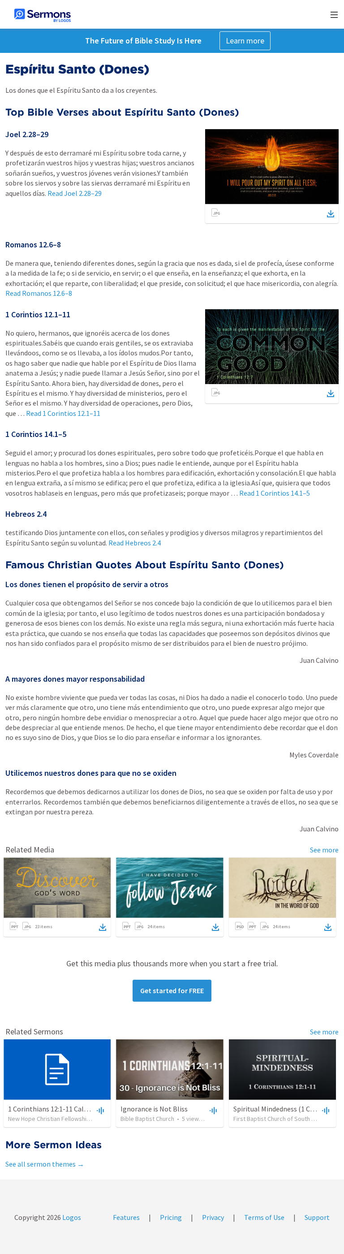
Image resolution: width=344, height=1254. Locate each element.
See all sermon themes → (44, 1163)
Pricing (171, 1217)
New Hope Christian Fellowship (49, 1119)
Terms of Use (264, 1217)
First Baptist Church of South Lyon (278, 1119)
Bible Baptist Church (147, 1119)
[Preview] (99, 1110)
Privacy (213, 1217)
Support (317, 1217)
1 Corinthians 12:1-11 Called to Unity (64, 1108)
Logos (71, 1217)
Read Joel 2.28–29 (74, 193)
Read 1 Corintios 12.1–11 (63, 413)
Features (126, 1217)
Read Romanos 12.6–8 (38, 293)
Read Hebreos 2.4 (134, 542)
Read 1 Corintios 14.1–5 (274, 493)
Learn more (245, 40)
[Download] (330, 214)
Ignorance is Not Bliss (154, 1108)
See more (324, 849)
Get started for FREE (172, 990)
